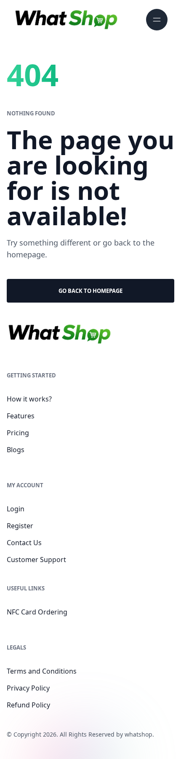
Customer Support (36, 559)
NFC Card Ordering (37, 612)
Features (21, 415)
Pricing (18, 432)
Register (20, 525)
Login (15, 508)
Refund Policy (28, 705)
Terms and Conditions (42, 671)
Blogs (15, 449)
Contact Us (24, 542)
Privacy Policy (28, 688)
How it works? (29, 399)
